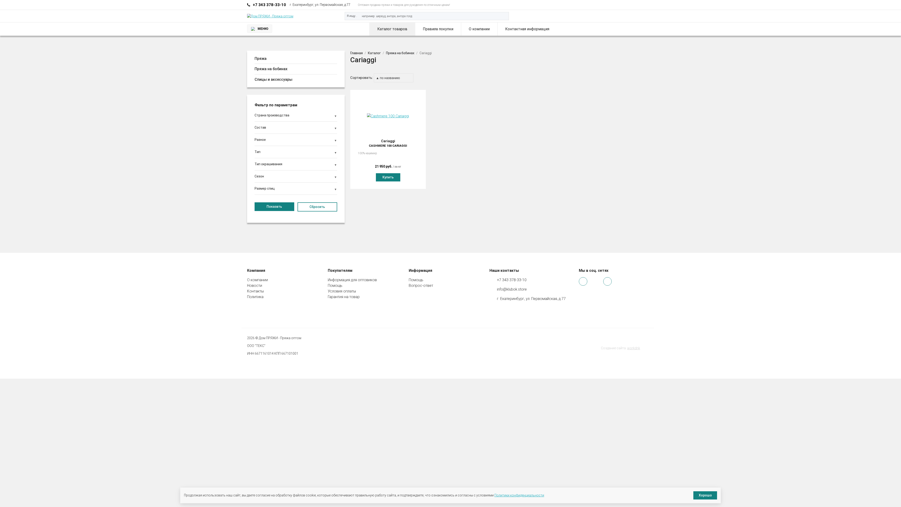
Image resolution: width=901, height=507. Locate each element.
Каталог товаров (392, 29)
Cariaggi (388, 143)
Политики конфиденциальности (519, 495)
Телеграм (637, 5)
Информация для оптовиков (352, 280)
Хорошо (705, 495)
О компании (479, 29)
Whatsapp (631, 5)
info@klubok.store (512, 289)
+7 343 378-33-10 (269, 4)
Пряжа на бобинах (400, 53)
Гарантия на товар (344, 297)
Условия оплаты (342, 291)
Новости (254, 285)
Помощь (335, 285)
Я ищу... (352, 16)
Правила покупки (438, 29)
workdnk (633, 348)
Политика (255, 297)
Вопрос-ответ (421, 285)
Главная (356, 53)
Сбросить (317, 207)
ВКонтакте (643, 5)
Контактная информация (527, 29)
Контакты (255, 291)
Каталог (374, 53)
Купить (388, 177)
